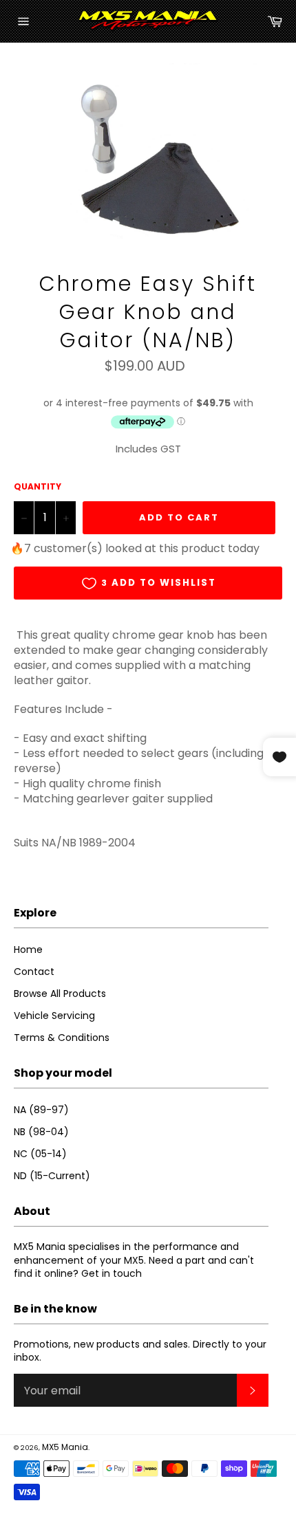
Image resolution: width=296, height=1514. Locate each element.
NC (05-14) (40, 1154)
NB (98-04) (41, 1132)
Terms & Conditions (61, 1037)
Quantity (37, 486)
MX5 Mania (65, 1447)
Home (28, 949)
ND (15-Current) (52, 1176)
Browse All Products (60, 993)
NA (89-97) (41, 1110)
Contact (34, 971)
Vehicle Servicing (54, 1015)
